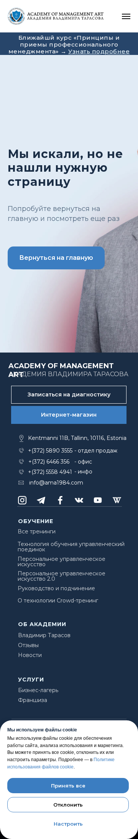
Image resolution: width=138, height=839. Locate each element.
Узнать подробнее (99, 51)
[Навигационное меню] (126, 16)
